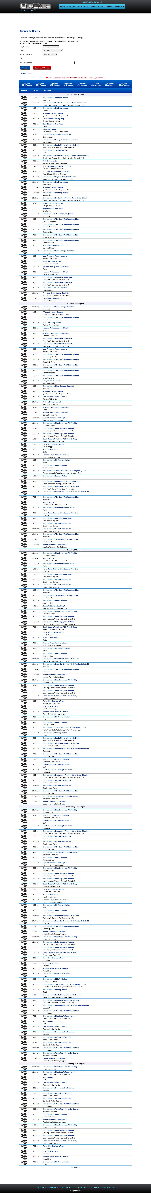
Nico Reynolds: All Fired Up (60, 423)
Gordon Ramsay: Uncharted (57, 166)
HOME (62, 6)
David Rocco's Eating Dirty (53, 119)
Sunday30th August (124, 84)
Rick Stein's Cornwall (57, 277)
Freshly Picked (55, 476)
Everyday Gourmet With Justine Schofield (66, 492)
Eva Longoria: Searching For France (57, 770)
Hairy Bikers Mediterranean (54, 245)
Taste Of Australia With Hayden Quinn (64, 471)
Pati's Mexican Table (57, 518)
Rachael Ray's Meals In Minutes (55, 455)
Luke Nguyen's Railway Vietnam (56, 764)
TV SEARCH (94, 6)
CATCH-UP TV (82, 6)
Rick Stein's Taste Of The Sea (61, 486)
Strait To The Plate (50, 449)
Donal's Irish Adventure (58, 1032)
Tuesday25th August (55, 84)
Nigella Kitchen (49, 502)
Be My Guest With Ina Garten (60, 140)
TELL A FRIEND (107, 6)
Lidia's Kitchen (55, 465)
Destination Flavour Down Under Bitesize (65, 103)
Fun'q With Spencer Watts (53, 444)
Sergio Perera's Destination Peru (56, 759)
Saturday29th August (110, 84)
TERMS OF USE (108, 1187)
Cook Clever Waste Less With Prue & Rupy (60, 439)
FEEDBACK (119, 6)
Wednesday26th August (68, 84)
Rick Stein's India (50, 161)
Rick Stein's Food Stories (59, 508)
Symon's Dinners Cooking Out (55, 418)
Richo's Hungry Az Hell (52, 261)
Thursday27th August (82, 84)
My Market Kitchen (56, 460)
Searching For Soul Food (53, 124)
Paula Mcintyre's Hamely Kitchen (62, 145)
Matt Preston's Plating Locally (55, 256)
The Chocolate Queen (58, 214)
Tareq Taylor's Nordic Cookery (61, 539)
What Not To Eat (49, 129)
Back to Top (75, 1167)
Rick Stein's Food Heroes (59, 1016)
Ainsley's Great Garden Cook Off (56, 171)
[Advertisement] (75, 20)
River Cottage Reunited (58, 251)
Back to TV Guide (42, 68)
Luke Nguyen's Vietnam (58, 428)
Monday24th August (41, 84)
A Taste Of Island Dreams (53, 113)
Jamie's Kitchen (55, 150)
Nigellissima (48, 1021)
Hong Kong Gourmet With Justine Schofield (60, 513)
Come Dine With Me (57, 523)
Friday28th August (96, 84)
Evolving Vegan (55, 97)
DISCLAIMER (94, 1187)
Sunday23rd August (27, 84)
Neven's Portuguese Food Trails (56, 267)
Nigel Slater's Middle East (59, 177)
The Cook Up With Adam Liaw (61, 219)
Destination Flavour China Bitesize (57, 134)
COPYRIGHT (66, 1187)
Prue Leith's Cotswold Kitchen (55, 288)
